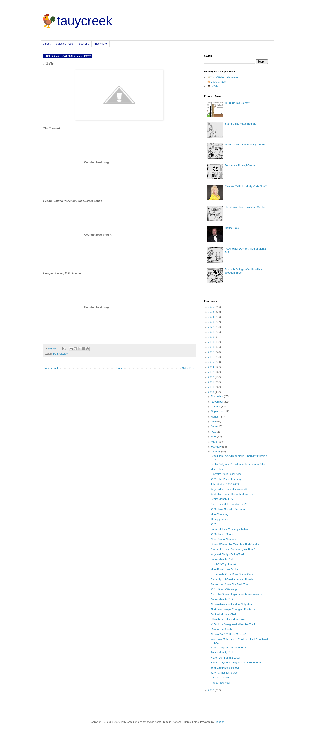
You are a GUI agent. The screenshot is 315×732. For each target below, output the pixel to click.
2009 (211, 392)
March (215, 441)
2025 (211, 311)
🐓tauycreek (76, 21)
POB (55, 353)
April (214, 436)
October (216, 406)
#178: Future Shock (222, 534)
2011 (211, 382)
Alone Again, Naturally (224, 539)
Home (119, 368)
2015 (211, 362)
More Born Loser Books (224, 569)
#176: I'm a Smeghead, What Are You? (233, 624)
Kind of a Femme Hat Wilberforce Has (232, 494)
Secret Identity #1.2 (222, 652)
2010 (211, 387)
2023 (211, 321)
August (215, 416)
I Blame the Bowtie (221, 629)
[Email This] (71, 349)
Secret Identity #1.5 (222, 499)
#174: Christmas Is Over (224, 672)
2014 (211, 367)
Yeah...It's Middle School (225, 667)
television (64, 353)
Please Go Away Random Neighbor (231, 604)
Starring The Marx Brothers (240, 123)
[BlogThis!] (75, 349)
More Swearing (219, 514)
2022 (211, 327)
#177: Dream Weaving (224, 589)
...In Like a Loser (220, 677)
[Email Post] (64, 348)
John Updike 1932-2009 (225, 484)
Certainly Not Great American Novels (232, 579)
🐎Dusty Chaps (216, 81)
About (47, 43)
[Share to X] (79, 349)
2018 (211, 347)
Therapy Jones (219, 519)
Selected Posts (64, 43)
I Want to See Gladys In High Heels (245, 144)
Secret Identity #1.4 (222, 559)
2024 (211, 317)
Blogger (219, 721)
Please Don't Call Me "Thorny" (228, 634)
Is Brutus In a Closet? (237, 103)
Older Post (188, 368)
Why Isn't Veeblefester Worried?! (229, 489)
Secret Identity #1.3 (222, 599)
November (217, 401)
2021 (211, 332)
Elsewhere (100, 43)
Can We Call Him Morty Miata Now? (246, 186)
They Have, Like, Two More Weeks (245, 207)
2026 (211, 306)
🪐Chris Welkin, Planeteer (222, 77)
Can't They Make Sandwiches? (229, 504)
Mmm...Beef (217, 469)
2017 (211, 352)
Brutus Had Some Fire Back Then (230, 584)
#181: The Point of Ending (226, 479)
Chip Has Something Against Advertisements (236, 594)
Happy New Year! (221, 682)
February (216, 446)
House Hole (232, 227)
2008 (211, 690)
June (214, 426)
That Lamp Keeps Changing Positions (233, 609)
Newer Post (51, 368)
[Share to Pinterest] (87, 349)
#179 (214, 524)
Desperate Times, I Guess (240, 165)
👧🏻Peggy (212, 86)
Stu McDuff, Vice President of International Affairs (239, 464)
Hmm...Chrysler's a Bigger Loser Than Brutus (237, 662)
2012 (211, 377)
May (214, 431)
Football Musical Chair (224, 614)
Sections (84, 43)
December (217, 396)
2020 (211, 336)
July (213, 421)
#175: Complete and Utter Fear (229, 647)
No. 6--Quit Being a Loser (225, 657)
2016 (211, 357)
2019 (211, 342)
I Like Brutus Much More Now (228, 619)
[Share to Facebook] (83, 349)
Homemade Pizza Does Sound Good (232, 574)
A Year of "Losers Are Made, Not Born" (233, 549)
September (218, 411)
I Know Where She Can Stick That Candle (235, 544)
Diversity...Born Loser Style (226, 474)
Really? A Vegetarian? (223, 564)
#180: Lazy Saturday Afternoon (228, 509)
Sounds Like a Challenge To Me (229, 529)
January (216, 451)
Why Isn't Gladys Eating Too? (227, 554)
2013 (211, 372)
